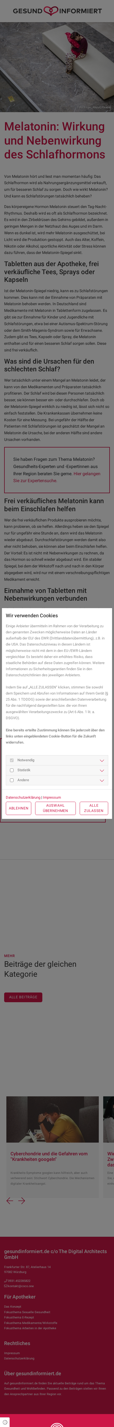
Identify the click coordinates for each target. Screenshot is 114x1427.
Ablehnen (18, 808)
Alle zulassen (93, 808)
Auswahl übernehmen (55, 808)
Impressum (52, 797)
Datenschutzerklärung (23, 797)
